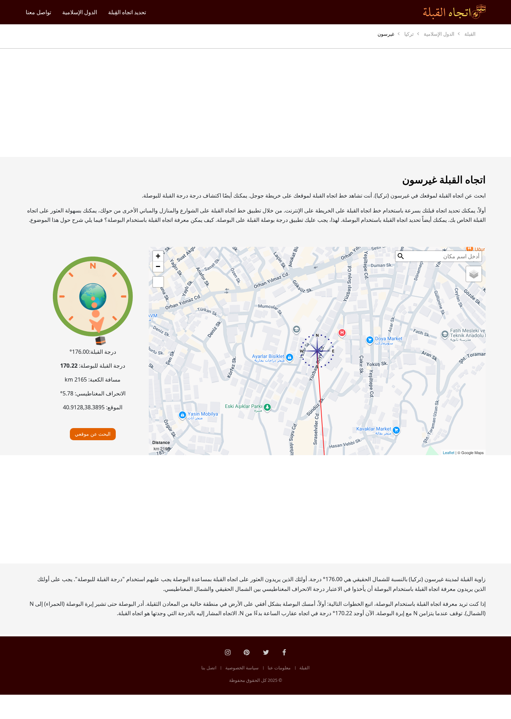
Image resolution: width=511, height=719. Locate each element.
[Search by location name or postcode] (401, 256)
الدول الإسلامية (79, 12)
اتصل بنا (209, 667)
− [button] (158, 266)
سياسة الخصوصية (242, 667)
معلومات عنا (279, 667)
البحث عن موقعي (93, 433)
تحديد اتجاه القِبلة (127, 12)
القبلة (304, 667)
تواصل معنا (38, 12)
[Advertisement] (272, 102)
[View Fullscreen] (158, 282)
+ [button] (158, 256)
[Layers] (473, 274)
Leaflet (448, 452)
